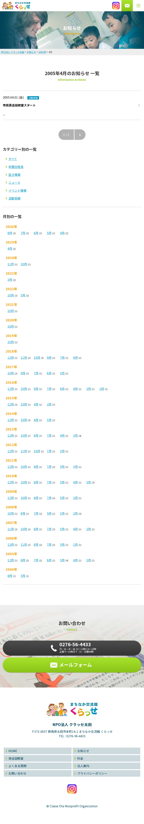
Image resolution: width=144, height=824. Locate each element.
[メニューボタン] (138, 5)
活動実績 (14, 198)
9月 (49, 357)
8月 (10, 233)
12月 (11, 357)
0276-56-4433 (76, 736)
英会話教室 (15, 758)
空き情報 (14, 174)
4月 (62, 233)
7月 (23, 233)
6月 (36, 233)
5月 (49, 233)
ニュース (14, 182)
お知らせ (83, 751)
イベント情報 (17, 190)
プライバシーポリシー (92, 773)
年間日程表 (15, 166)
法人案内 (83, 766)
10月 (24, 264)
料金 (80, 758)
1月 (75, 544)
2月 (101, 388)
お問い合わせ (17, 773)
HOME (12, 751)
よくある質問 (17, 766)
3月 (10, 279)
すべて (12, 159)
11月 (11, 264)
